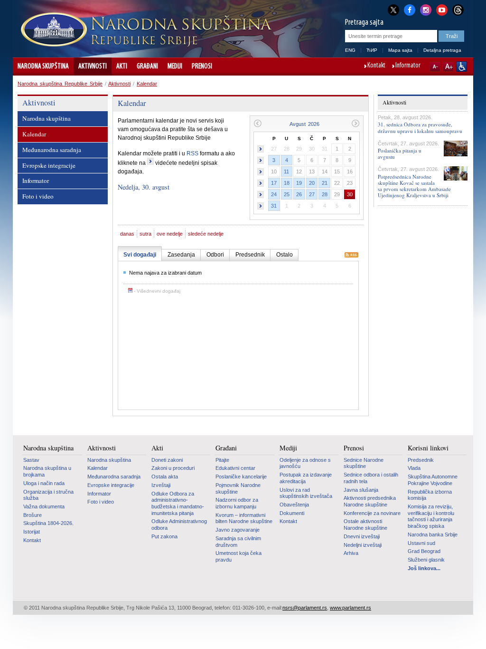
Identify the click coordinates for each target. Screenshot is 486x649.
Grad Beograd (424, 551)
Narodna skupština (43, 66)
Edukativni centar (235, 468)
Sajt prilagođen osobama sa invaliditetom (461, 66)
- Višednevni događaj (156, 291)
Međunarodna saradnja (51, 149)
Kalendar (147, 83)
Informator (408, 66)
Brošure (32, 515)
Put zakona (164, 536)
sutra (145, 234)
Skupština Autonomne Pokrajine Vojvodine (433, 480)
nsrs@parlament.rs (304, 608)
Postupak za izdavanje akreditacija (306, 478)
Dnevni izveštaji (362, 536)
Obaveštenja (294, 504)
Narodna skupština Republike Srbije (60, 83)
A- (435, 66)
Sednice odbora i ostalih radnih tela (371, 478)
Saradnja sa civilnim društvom (238, 541)
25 (287, 194)
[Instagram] (425, 9)
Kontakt (376, 66)
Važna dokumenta (44, 506)
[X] (393, 10)
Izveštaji (160, 485)
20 (312, 183)
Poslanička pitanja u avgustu (399, 153)
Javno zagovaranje (237, 530)
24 (274, 194)
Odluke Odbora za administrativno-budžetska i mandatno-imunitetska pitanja (177, 503)
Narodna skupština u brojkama (47, 471)
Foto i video (38, 196)
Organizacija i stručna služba (48, 495)
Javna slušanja (361, 490)
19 (299, 183)
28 (324, 194)
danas (127, 234)
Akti (121, 66)
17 (274, 183)
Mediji (175, 66)
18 (287, 183)
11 (286, 171)
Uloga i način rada (44, 483)
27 (312, 194)
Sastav (31, 460)
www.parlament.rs (350, 608)
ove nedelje (170, 234)
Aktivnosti (92, 66)
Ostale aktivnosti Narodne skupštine (365, 524)
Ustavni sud (421, 543)
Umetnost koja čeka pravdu (238, 556)
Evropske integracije (48, 165)
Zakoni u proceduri (173, 468)
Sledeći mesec (356, 123)
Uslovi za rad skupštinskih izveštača (306, 493)
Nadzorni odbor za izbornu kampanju (236, 503)
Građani (147, 66)
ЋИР (371, 50)
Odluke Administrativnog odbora (179, 524)
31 (274, 206)
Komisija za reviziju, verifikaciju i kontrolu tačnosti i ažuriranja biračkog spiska (431, 516)
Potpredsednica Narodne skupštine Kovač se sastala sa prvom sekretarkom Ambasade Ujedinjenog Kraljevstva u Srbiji (414, 186)
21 (324, 183)
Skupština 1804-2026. (48, 523)
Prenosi (202, 66)
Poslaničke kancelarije (241, 476)
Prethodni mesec (257, 123)
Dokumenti (292, 513)
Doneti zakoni (167, 460)
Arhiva (351, 553)
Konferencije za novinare (372, 513)
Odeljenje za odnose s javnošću (305, 463)
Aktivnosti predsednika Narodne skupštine (370, 501)
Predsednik (421, 460)
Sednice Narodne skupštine (363, 463)
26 (299, 194)
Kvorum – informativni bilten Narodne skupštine (243, 518)
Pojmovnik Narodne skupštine (238, 488)
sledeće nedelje (206, 234)
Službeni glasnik (426, 560)
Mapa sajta (400, 50)
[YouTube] (442, 9)
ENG (350, 50)
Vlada (414, 468)
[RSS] (351, 255)
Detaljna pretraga (442, 50)
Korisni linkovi (428, 448)
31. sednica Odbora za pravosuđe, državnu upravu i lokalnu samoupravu (420, 127)
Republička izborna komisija (430, 495)
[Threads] (458, 10)
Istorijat (31, 531)
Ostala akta (164, 476)
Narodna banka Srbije (433, 534)
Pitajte (222, 460)
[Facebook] (409, 9)
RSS (192, 153)
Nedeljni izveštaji (363, 545)
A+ (448, 66)
